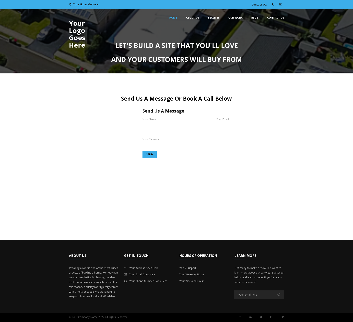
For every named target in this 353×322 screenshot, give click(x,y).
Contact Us (275, 17)
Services (214, 17)
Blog (254, 17)
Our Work (235, 17)
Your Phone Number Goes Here (148, 281)
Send (149, 154)
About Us (192, 17)
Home (173, 17)
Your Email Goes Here (142, 274)
